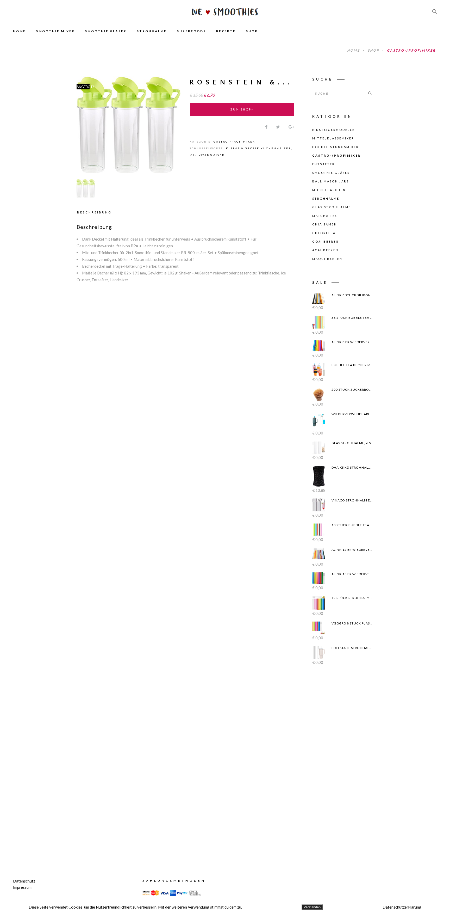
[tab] (95, 212)
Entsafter (323, 164)
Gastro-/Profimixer (411, 50)
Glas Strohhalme (331, 207)
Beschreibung (94, 212)
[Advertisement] (342, 763)
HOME (19, 31)
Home (354, 50)
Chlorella (324, 233)
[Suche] (370, 93)
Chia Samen (324, 224)
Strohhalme (325, 198)
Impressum (22, 887)
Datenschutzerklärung (402, 907)
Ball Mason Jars (330, 181)
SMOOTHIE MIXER (55, 31)
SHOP (252, 31)
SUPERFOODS (191, 31)
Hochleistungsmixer (335, 147)
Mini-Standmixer (207, 155)
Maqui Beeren (327, 258)
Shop (374, 50)
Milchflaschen (329, 190)
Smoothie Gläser (331, 172)
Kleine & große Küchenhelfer (258, 148)
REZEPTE (226, 31)
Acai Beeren (325, 250)
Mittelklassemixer (333, 138)
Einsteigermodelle (333, 129)
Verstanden (312, 907)
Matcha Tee (324, 215)
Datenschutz (24, 881)
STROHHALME (152, 31)
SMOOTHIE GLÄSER (106, 31)
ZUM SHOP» (241, 109)
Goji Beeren (325, 241)
